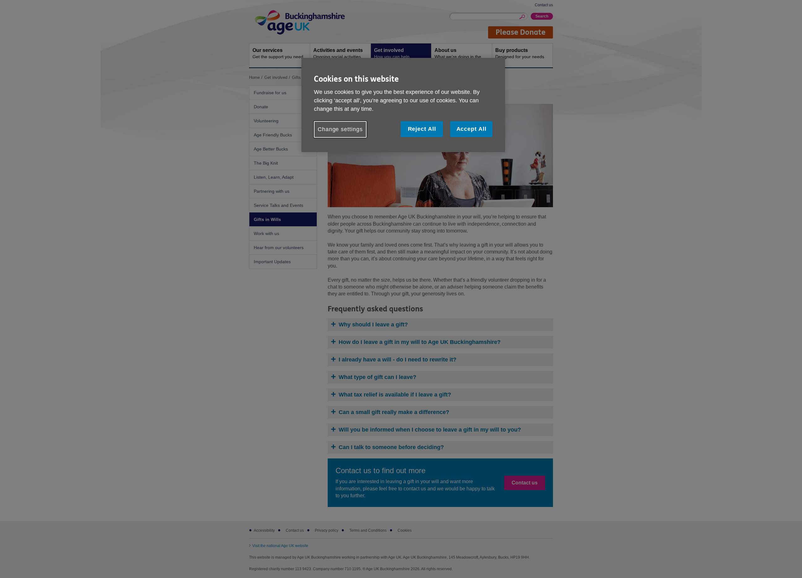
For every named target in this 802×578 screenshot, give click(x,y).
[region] (403, 105)
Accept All (471, 129)
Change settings (340, 129)
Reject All (422, 129)
